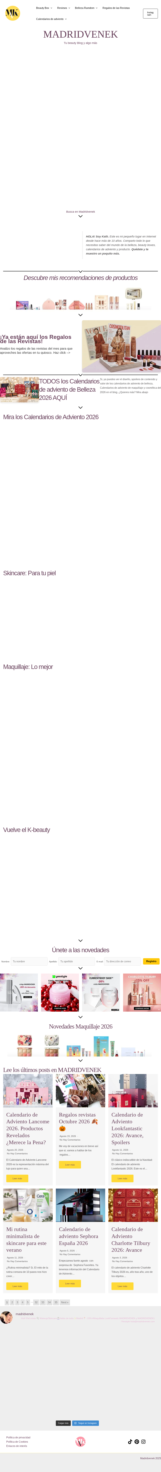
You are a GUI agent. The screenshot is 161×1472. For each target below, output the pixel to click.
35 (56, 1302)
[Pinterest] (136, 1441)
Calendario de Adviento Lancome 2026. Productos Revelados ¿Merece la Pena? (27, 1128)
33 (42, 1302)
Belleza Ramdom (84, 8)
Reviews (62, 8)
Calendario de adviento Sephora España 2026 (78, 1236)
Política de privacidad (18, 1437)
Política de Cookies (17, 1441)
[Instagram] (143, 1441)
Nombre (5, 961)
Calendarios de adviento (50, 19)
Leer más (17, 1178)
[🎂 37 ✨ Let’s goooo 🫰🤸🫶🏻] (15, 1336)
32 (36, 1302)
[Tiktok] (130, 1441)
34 (49, 1302)
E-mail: (100, 961)
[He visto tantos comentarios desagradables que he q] (108, 1366)
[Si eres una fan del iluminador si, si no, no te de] (46, 1371)
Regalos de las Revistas (116, 8)
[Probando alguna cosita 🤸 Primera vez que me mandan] (77, 1349)
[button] (29, 14)
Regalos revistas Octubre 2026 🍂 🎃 (78, 1122)
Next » (64, 1302)
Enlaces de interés (16, 1446)
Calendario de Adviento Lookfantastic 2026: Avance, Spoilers (127, 1128)
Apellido (53, 961)
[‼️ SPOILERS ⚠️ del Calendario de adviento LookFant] (140, 1373)
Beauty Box (42, 8)
